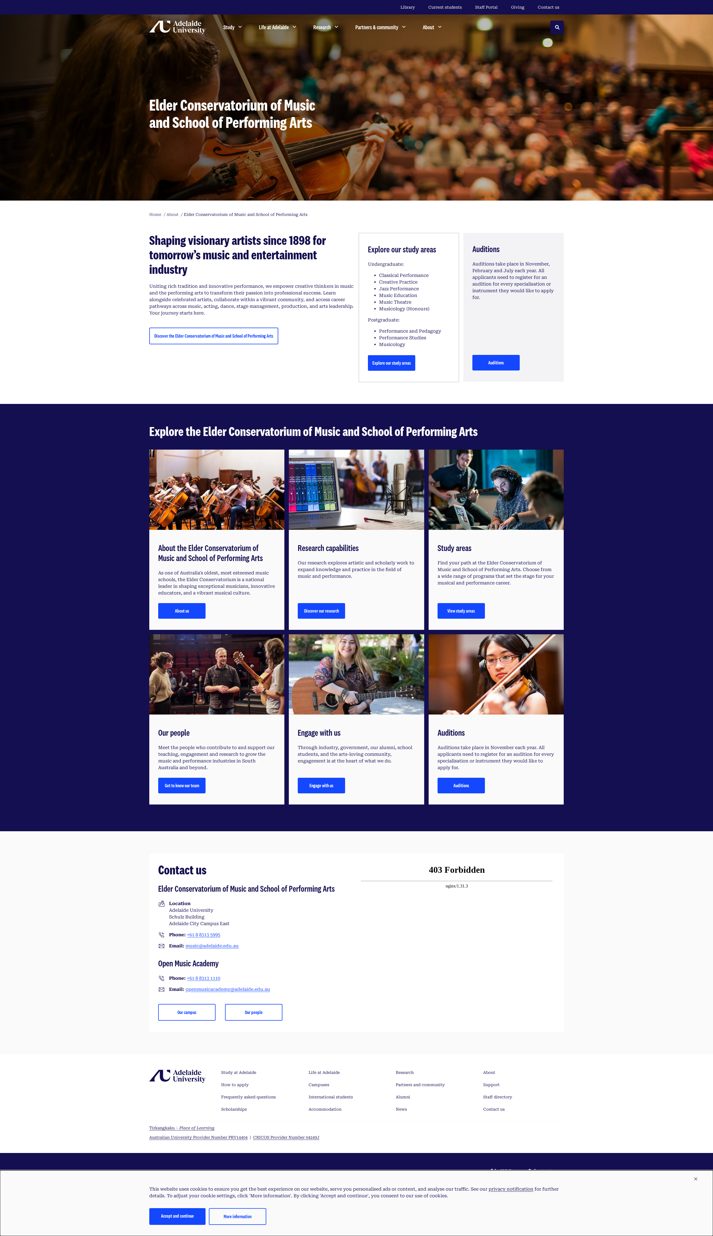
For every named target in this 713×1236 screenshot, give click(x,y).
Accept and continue (177, 1216)
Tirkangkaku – (181, 1128)
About (489, 1072)
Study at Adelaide (238, 1072)
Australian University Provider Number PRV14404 (198, 1137)
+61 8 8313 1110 (203, 978)
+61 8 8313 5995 (203, 934)
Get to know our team (182, 785)
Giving (517, 7)
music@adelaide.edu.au (212, 946)
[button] (695, 1179)
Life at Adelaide (324, 1072)
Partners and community (420, 1085)
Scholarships (234, 1109)
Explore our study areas (391, 363)
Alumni (403, 1097)
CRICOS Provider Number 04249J (286, 1137)
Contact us (548, 7)
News (401, 1109)
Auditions (496, 362)
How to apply (235, 1085)
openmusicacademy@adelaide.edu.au (227, 989)
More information (237, 1216)
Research (405, 1072)
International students (331, 1097)
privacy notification (511, 1189)
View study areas (461, 611)
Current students (445, 7)
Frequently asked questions (248, 1097)
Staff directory (497, 1097)
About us (182, 611)
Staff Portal (486, 7)
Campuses (319, 1085)
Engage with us (321, 785)
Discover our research (321, 611)
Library (408, 7)
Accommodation (325, 1109)
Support (491, 1085)
